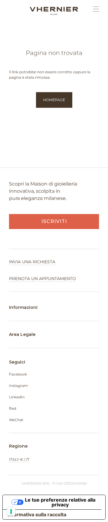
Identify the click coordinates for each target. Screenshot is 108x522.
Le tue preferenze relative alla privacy (60, 502)
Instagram (18, 385)
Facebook (18, 374)
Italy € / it (19, 459)
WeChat (16, 420)
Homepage (54, 100)
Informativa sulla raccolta (37, 514)
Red (12, 408)
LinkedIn (17, 397)
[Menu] (93, 9)
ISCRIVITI (54, 221)
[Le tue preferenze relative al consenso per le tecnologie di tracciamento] (11, 511)
